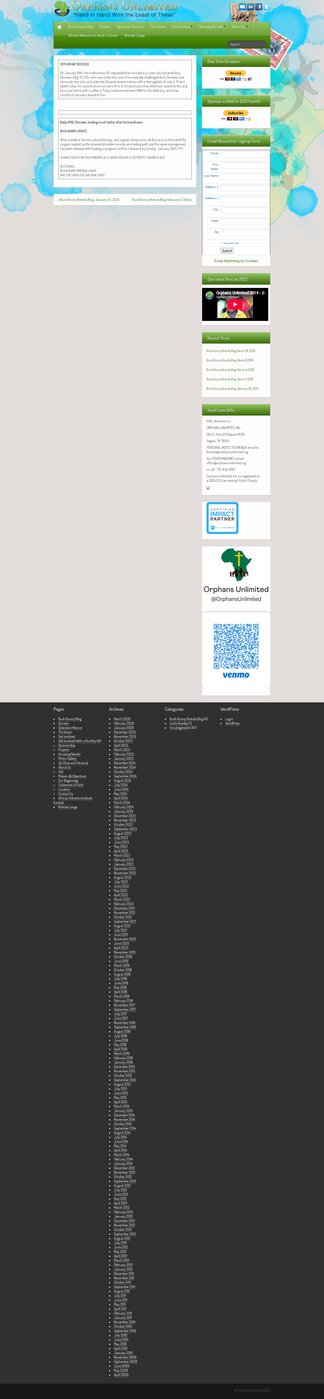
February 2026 (124, 723)
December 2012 (124, 1221)
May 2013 (120, 1199)
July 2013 (120, 1190)
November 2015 (124, 1071)
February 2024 (123, 807)
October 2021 (123, 917)
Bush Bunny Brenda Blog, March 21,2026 (230, 360)
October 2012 (123, 1229)
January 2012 (123, 1269)
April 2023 (121, 851)
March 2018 (122, 996)
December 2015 (124, 1066)
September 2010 (125, 1331)
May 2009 (121, 1370)
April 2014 (120, 1150)
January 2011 (123, 1317)
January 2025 (124, 758)
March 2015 (121, 1106)
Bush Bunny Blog (81, 26)
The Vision (158, 26)
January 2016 (123, 1062)
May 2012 (120, 1251)
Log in (229, 719)
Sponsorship (66, 745)
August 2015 (122, 1084)
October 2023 (123, 824)
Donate (105, 26)
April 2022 (121, 895)
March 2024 (122, 802)
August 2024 (122, 780)
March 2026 (122, 719)
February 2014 (123, 1159)
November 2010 (124, 1322)
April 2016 (120, 1049)
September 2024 (125, 776)
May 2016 (120, 1044)
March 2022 (122, 899)
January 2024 (123, 811)
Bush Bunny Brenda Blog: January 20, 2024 (89, 199)
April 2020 (121, 948)
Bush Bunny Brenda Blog (186, 719)
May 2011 (120, 1304)
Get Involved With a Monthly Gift (79, 741)
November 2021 (124, 912)
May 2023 (120, 846)
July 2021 (120, 930)
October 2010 (123, 1326)
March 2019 (122, 965)
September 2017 (125, 1009)
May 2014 (120, 1146)
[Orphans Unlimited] (116, 8)
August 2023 (122, 833)
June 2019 (121, 961)
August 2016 (122, 1031)
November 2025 (125, 736)
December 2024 (124, 763)
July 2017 (120, 1014)
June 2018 (121, 983)
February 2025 (124, 754)
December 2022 (125, 868)
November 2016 (124, 1022)
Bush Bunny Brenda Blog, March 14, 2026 (230, 370)
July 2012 (120, 1243)
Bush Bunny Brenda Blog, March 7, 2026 (230, 379)
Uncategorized (179, 727)
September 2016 (125, 1027)
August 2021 (122, 926)
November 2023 (125, 820)
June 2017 (121, 1018)
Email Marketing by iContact (236, 261)
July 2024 (120, 785)
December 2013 (124, 1168)
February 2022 (124, 904)
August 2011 (122, 1291)
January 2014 (123, 1163)
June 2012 (121, 1247)
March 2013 (121, 1207)
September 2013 (125, 1181)
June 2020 (121, 943)
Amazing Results (211, 26)
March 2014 (121, 1154)
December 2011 (124, 1273)
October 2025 (123, 741)
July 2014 (120, 1137)
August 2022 (122, 877)
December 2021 (124, 908)
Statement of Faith (71, 785)
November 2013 (124, 1172)
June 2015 (121, 1093)
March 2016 (122, 1053)
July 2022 (121, 882)
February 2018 (123, 1000)
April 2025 (121, 745)
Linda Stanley (179, 723)
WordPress (232, 723)
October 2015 (123, 1075)
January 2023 (124, 864)
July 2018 (120, 978)
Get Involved (181, 26)
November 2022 (125, 873)
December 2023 (125, 816)
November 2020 (125, 939)
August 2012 (122, 1238)
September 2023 (125, 829)
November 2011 (124, 1278)
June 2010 (121, 1339)
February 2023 (124, 860)
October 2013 (123, 1176)
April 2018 (120, 992)
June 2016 (121, 1040)
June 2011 (120, 1300)
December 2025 (125, 732)
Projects (63, 749)
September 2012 (125, 1234)
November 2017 (124, 1005)
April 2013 (120, 1203)
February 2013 (123, 1212)
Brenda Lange (135, 35)
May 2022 (120, 890)
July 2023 (121, 838)
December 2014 (124, 1115)
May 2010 (120, 1344)
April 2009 (121, 1375)
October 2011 (122, 1282)
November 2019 (124, 952)
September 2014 (125, 1128)
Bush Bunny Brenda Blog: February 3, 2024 (161, 199)
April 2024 (121, 798)
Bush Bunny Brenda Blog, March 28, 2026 (231, 351)
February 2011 (123, 1313)
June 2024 (121, 789)
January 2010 (123, 1353)
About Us (239, 26)
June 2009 (121, 1366)
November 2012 (124, 1225)
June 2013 (121, 1194)
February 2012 (123, 1265)
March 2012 (121, 1260)
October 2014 (123, 1124)
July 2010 (120, 1335)
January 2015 (123, 1110)
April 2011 (120, 1309)
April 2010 (120, 1348)
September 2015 (125, 1080)
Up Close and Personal (73, 763)
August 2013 (122, 1185)
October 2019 (123, 956)
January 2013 (123, 1216)
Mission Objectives (72, 776)
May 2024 (120, 794)
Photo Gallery (67, 758)
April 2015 (120, 1102)
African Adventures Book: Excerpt (93, 35)
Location (64, 789)
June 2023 (121, 842)
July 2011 (120, 1295)
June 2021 (121, 934)
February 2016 (123, 1058)
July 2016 (120, 1036)
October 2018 (123, 970)
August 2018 (122, 974)
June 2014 (121, 1141)
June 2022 (121, 886)
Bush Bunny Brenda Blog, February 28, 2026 (233, 388)
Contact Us (65, 794)
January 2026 (124, 727)
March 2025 (122, 749)
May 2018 (120, 987)
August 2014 (122, 1132)
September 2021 (125, 921)
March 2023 (122, 855)
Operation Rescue (130, 26)
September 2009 (125, 1361)
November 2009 (125, 1357)
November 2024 (125, 767)
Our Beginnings (68, 780)
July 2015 (120, 1088)
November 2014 (124, 1119)
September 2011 (124, 1287)
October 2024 (123, 771)
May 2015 (120, 1097)
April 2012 (120, 1256)
